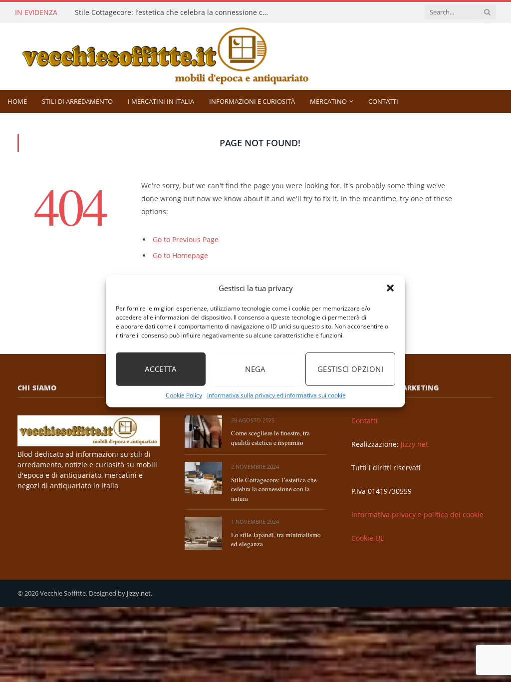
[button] (390, 288)
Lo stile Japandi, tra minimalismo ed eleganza (276, 539)
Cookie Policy (184, 394)
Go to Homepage (180, 255)
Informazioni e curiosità (252, 101)
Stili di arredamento (77, 101)
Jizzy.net (414, 444)
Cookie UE (367, 538)
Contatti (383, 101)
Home (17, 101)
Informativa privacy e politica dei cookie (417, 514)
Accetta (161, 369)
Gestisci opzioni (350, 369)
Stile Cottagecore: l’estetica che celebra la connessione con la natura (174, 12)
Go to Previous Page (186, 239)
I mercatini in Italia (161, 101)
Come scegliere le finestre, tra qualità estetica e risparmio (270, 437)
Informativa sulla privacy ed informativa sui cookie (276, 394)
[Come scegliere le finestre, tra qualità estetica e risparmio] (203, 431)
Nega (255, 369)
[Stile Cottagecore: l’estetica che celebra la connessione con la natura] (203, 478)
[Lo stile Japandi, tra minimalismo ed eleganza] (203, 533)
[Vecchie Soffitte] (175, 56)
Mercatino (328, 101)
